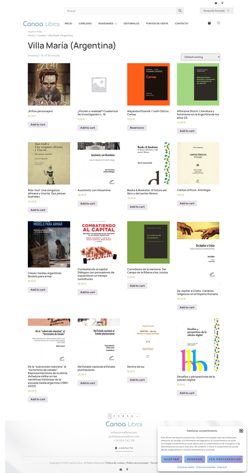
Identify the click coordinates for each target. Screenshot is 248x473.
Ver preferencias (225, 459)
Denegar (194, 459)
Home (31, 35)
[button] (241, 430)
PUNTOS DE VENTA (157, 23)
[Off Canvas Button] (218, 23)
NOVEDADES (105, 23)
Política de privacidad (205, 467)
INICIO (68, 23)
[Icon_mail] (216, 3)
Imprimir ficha (35, 31)
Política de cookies (185, 467)
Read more (137, 128)
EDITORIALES (131, 23)
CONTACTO (181, 23)
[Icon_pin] (222, 3)
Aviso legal (222, 467)
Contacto (126, 448)
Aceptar (171, 459)
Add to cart (38, 124)
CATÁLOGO (85, 23)
